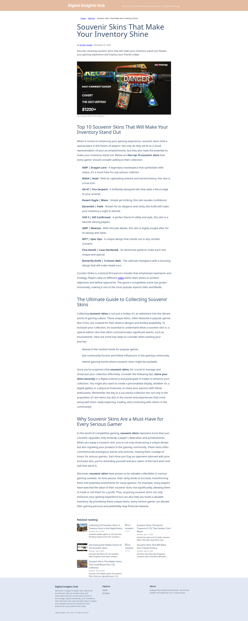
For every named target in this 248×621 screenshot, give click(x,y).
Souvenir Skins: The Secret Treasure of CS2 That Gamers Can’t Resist (154, 528)
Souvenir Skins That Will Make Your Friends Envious (151, 546)
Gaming (91, 18)
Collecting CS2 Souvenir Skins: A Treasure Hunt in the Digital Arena (105, 527)
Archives (106, 593)
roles (121, 278)
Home (83, 18)
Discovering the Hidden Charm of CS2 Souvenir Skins (105, 546)
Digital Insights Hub (86, 5)
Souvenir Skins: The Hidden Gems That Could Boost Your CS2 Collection (105, 564)
